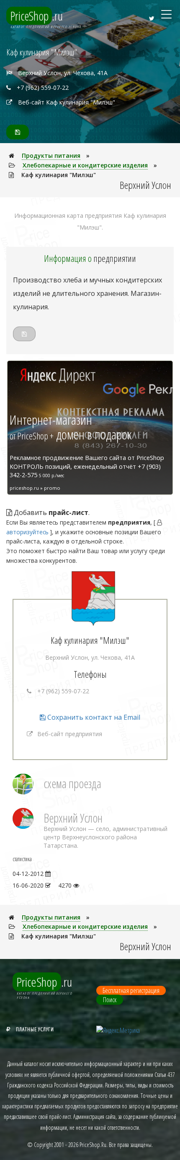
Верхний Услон (73, 818)
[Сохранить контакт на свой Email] (17, 132)
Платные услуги (35, 1029)
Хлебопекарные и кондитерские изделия (85, 165)
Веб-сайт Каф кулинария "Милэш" (66, 102)
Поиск (109, 999)
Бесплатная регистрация (131, 990)
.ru (36, 16)
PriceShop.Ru (93, 1145)
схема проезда (72, 783)
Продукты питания (51, 155)
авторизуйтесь (27, 532)
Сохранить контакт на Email (93, 717)
